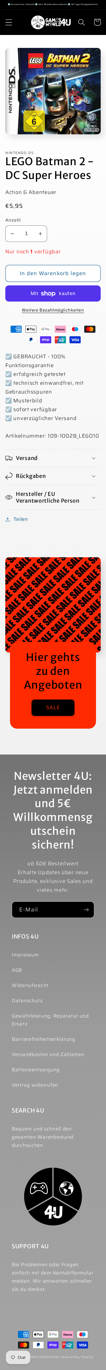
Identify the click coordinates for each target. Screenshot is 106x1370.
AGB (17, 970)
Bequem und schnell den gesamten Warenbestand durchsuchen (43, 1137)
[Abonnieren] (86, 909)
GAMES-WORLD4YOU (42, 1357)
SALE (53, 707)
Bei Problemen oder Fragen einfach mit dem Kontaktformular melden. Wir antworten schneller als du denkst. (52, 1277)
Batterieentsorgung (36, 1069)
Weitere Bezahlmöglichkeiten (53, 310)
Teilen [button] (21, 519)
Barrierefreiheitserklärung (43, 1039)
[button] (9, 22)
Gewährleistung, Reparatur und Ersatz (50, 1020)
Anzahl (13, 220)
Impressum (25, 955)
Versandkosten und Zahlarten (48, 1054)
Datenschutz (27, 1000)
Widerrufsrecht (30, 985)
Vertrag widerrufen (35, 1085)
